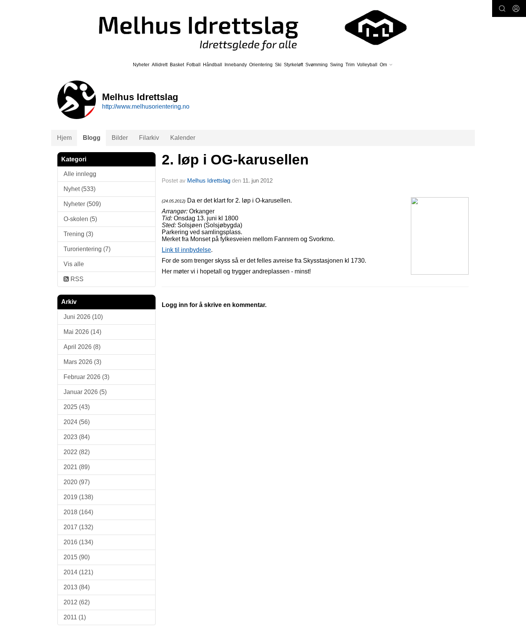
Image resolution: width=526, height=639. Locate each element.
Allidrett (160, 64)
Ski (278, 64)
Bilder (120, 137)
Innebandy (235, 64)
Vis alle (74, 264)
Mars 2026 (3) (82, 362)
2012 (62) (77, 602)
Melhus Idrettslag (208, 180)
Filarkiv (149, 137)
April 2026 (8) (82, 347)
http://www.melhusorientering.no (145, 106)
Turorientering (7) (87, 249)
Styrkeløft (293, 64)
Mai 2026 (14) (82, 332)
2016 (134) (78, 542)
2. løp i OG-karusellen (235, 160)
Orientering (261, 64)
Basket (177, 64)
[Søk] (502, 8)
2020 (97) (77, 482)
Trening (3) (78, 234)
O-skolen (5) (80, 219)
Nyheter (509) (82, 204)
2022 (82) (77, 452)
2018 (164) (78, 512)
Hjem (64, 137)
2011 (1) (75, 617)
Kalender (182, 137)
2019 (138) (78, 497)
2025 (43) (77, 407)
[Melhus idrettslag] (243, 27)
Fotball (193, 64)
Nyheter (141, 64)
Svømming (316, 64)
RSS (76, 279)
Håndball (212, 64)
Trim (350, 64)
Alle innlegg (80, 174)
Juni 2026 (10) (83, 317)
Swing (336, 64)
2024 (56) (77, 422)
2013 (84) (77, 587)
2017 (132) (78, 527)
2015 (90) (77, 557)
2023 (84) (77, 437)
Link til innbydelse (186, 250)
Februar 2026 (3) (86, 377)
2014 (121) (78, 572)
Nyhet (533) (79, 189)
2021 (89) (77, 467)
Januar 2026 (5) (85, 392)
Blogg (92, 137)
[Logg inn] (516, 8)
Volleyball (367, 64)
